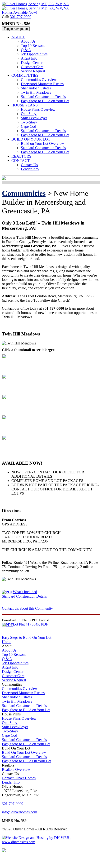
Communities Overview (39, 80)
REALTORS (21, 156)
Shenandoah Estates (36, 88)
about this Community (27, 608)
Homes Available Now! (19, 12)
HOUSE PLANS (24, 105)
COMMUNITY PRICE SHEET (63, 325)
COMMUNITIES (24, 75)
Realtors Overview (16, 769)
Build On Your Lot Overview (24, 752)
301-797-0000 (20, 17)
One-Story (29, 114)
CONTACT (20, 161)
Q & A (26, 50)
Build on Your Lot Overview (42, 143)
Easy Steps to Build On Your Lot (26, 637)
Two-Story (29, 122)
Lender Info (30, 169)
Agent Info (29, 58)
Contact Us (29, 165)
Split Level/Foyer (34, 118)
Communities (24, 193)
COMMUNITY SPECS (20, 325)
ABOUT (18, 37)
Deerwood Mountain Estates (42, 84)
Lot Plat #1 (31, 624)
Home (6, 642)
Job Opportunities (34, 54)
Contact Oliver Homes (19, 778)
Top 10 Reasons (33, 46)
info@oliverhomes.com (19, 812)
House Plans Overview (38, 109)
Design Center (31, 63)
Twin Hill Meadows (36, 92)
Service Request (33, 71)
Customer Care (32, 67)
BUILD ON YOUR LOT (30, 139)
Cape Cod (28, 126)
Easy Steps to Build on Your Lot (45, 101)
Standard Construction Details (43, 97)
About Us (28, 41)
